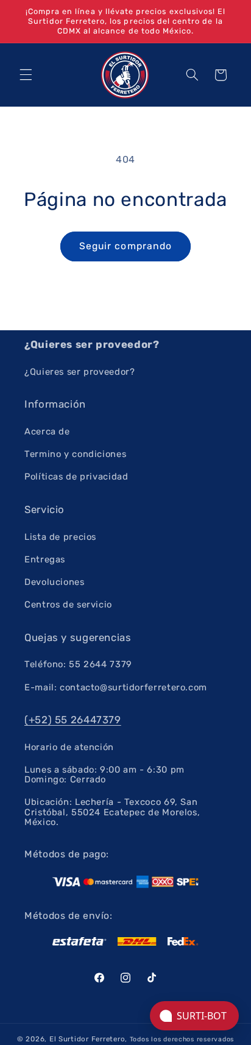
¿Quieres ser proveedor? (79, 371)
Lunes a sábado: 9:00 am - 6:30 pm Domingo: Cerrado (104, 774)
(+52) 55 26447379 (72, 720)
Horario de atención (69, 747)
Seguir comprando (125, 246)
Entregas (44, 559)
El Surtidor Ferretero (87, 1039)
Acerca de (47, 431)
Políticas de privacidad (76, 476)
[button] (26, 75)
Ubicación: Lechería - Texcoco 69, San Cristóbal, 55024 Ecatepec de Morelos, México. (112, 811)
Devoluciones (54, 581)
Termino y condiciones (75, 453)
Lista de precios (60, 536)
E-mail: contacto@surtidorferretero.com (115, 687)
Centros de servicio (68, 604)
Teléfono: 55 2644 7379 (78, 664)
